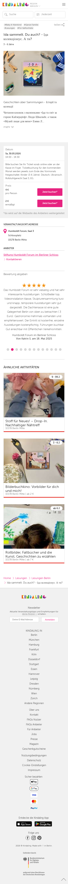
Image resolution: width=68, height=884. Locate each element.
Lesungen (21, 578)
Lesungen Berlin (41, 578)
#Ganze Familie (31, 25)
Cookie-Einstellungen (34, 765)
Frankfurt (34, 649)
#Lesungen (10, 28)
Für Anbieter (34, 729)
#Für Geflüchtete (25, 28)
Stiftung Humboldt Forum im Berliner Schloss (30, 254)
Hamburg (34, 644)
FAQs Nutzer (34, 719)
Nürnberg (34, 688)
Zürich (34, 698)
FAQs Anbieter (34, 724)
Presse (34, 739)
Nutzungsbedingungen (34, 755)
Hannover (34, 674)
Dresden (34, 683)
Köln (34, 654)
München (34, 640)
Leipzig (34, 679)
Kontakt (34, 714)
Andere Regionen (34, 703)
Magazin (34, 744)
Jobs (34, 734)
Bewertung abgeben (15, 274)
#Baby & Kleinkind (13, 25)
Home (7, 578)
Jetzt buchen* (49, 192)
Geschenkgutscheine (34, 749)
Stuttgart (34, 664)
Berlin (34, 635)
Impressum (34, 770)
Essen (34, 669)
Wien (34, 693)
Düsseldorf (34, 659)
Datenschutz (34, 760)
